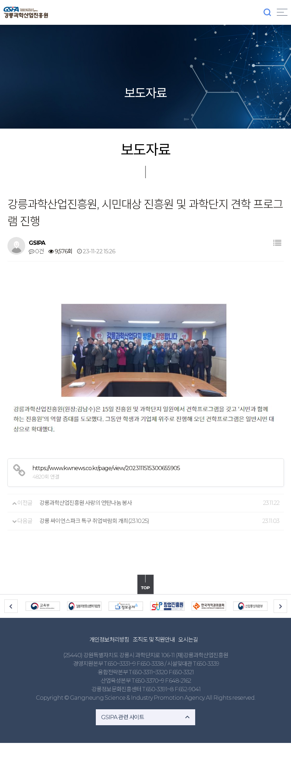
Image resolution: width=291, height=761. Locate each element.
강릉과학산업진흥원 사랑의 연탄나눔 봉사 (85, 503)
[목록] (277, 243)
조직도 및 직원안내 (154, 639)
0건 (39, 251)
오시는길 (188, 639)
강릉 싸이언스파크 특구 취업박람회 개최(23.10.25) (94, 521)
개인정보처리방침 (109, 639)
